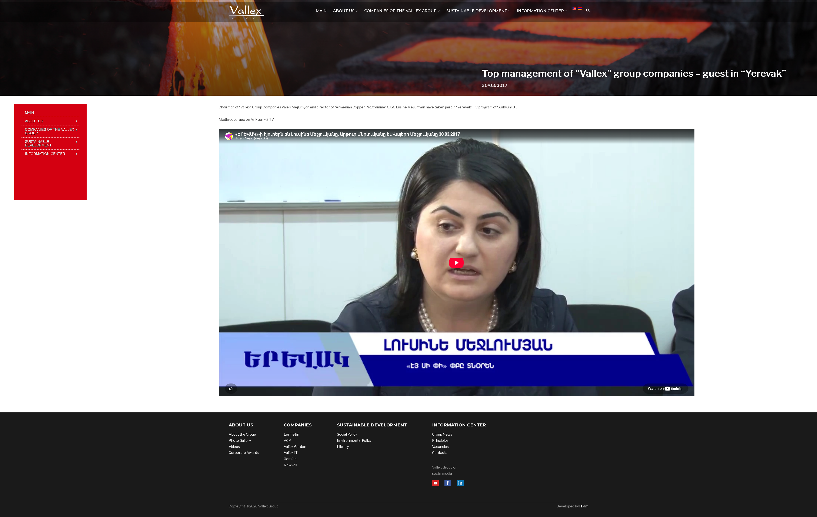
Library (343, 447)
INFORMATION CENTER (540, 11)
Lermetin (291, 434)
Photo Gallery (240, 441)
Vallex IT (291, 453)
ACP (287, 441)
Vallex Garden (295, 447)
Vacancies (440, 447)
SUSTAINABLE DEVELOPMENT (476, 11)
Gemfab (290, 459)
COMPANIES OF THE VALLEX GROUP (400, 11)
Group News (442, 434)
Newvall (290, 465)
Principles (440, 441)
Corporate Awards (244, 453)
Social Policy (347, 434)
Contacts (439, 453)
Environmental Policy (354, 441)
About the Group (242, 434)
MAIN (321, 11)
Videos (234, 447)
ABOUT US (343, 11)
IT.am (583, 506)
